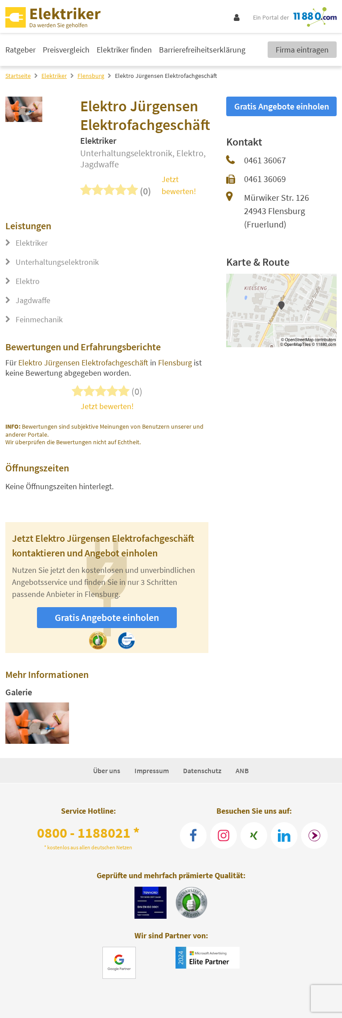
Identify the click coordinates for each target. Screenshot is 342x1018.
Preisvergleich (66, 50)
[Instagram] (223, 835)
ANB (242, 770)
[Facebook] (193, 835)
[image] (37, 723)
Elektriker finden (124, 50)
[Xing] (253, 835)
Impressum (151, 770)
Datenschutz (202, 770)
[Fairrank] (314, 835)
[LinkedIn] (284, 835)
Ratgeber (20, 50)
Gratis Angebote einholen (107, 617)
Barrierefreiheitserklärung (202, 50)
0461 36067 (265, 160)
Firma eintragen (302, 50)
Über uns (106, 770)
